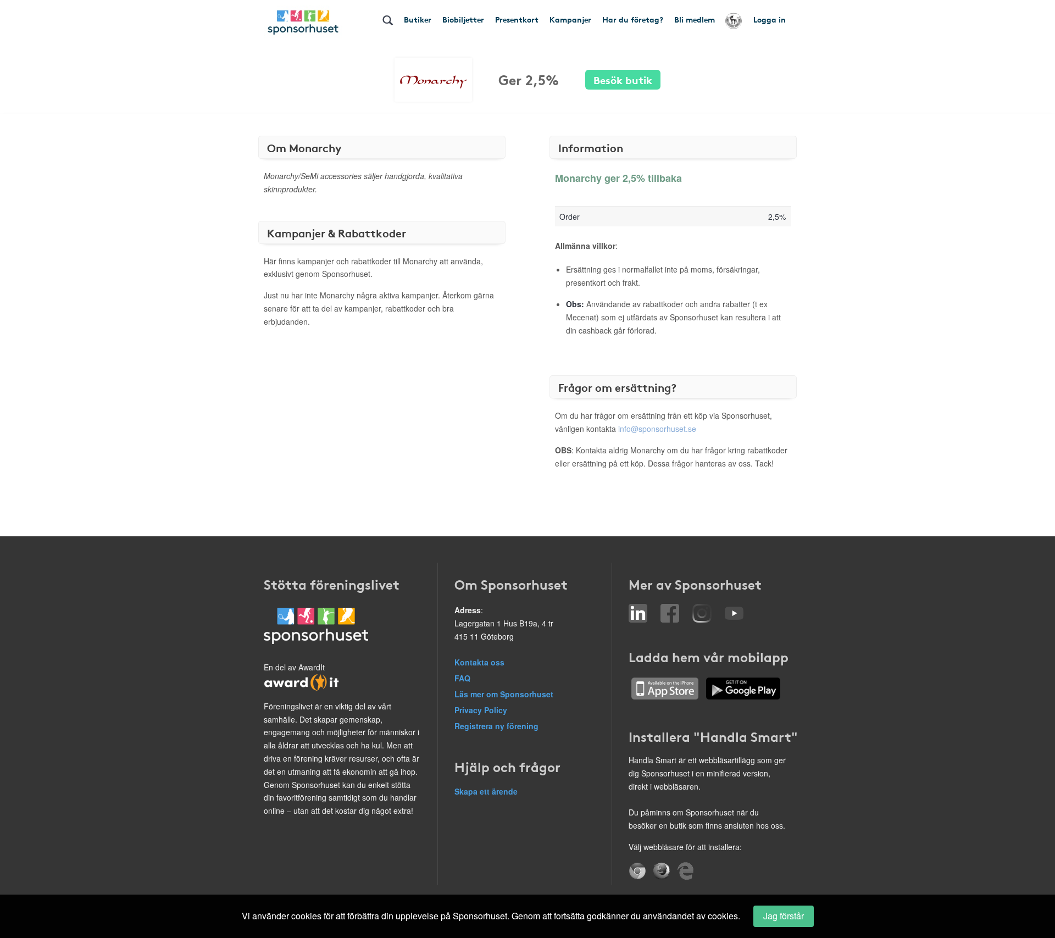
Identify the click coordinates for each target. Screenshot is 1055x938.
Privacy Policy (480, 709)
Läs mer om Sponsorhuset (503, 694)
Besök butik (622, 79)
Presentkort (516, 19)
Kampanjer (570, 19)
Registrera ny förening (496, 725)
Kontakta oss (479, 662)
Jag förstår (783, 915)
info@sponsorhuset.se (657, 428)
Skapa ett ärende (486, 791)
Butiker (417, 19)
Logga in (769, 19)
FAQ (462, 678)
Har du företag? (632, 19)
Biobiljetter (463, 19)
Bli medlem (694, 19)
